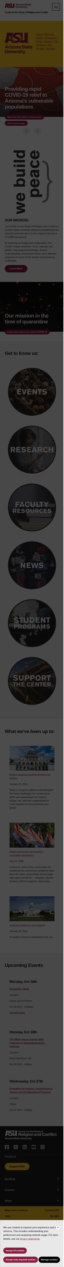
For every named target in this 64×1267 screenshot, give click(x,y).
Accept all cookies (15, 1241)
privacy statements (36, 1230)
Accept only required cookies (21, 1250)
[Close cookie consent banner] (56, 1219)
